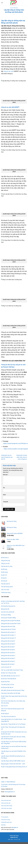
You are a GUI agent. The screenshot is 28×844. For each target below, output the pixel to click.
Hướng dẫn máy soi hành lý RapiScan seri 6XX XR (7, 457)
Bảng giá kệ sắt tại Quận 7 (8, 647)
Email (4, 494)
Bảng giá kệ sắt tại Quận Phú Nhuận (10, 620)
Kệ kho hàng (4, 572)
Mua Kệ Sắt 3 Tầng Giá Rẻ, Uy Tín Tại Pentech (13, 724)
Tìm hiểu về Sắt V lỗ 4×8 (7, 684)
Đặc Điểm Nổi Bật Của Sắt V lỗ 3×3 (10, 676)
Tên (4, 487)
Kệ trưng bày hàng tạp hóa (8, 606)
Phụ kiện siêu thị (5, 584)
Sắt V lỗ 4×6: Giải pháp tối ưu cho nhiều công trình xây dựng (13, 702)
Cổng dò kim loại (5, 560)
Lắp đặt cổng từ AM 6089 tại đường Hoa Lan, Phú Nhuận (13, 757)
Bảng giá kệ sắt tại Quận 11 (8, 635)
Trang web (5, 501)
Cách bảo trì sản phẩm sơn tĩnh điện (10, 693)
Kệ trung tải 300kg (6, 615)
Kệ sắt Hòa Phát (5, 681)
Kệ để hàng (4, 569)
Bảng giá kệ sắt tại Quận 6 (8, 649)
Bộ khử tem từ (5, 557)
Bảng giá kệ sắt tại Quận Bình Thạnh (10, 623)
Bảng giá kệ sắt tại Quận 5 (8, 652)
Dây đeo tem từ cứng (6, 566)
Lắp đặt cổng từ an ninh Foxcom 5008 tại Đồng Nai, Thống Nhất (13, 742)
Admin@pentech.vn (10, 791)
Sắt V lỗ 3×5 (4, 706)
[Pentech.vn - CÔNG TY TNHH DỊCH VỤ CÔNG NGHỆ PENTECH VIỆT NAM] (14, 2)
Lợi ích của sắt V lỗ (6, 667)
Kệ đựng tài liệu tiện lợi (7, 687)
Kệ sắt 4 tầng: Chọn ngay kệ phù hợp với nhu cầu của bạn (14, 697)
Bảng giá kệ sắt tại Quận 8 (8, 644)
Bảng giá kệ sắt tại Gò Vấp (8, 626)
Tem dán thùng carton (7, 586)
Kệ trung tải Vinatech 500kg (8, 617)
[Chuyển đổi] (26, 578)
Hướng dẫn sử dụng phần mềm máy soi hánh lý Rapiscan (21, 457)
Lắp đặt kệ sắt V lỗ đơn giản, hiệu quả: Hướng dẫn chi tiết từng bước (13, 737)
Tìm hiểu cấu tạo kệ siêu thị (8, 716)
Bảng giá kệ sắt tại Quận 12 (8, 632)
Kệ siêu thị (4, 578)
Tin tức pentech (14, 7)
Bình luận (5, 474)
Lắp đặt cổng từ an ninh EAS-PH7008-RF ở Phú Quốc (13, 752)
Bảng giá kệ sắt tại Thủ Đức (8, 629)
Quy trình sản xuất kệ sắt (7, 612)
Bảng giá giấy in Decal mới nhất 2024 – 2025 (13, 764)
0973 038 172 (14, 827)
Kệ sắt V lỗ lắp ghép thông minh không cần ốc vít (14, 766)
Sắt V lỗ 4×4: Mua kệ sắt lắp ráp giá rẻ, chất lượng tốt (12, 709)
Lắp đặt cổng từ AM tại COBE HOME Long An (13, 761)
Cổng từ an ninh (5, 563)
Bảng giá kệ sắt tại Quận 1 (8, 664)
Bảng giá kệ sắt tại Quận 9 (8, 641)
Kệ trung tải (4, 581)
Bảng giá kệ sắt (5, 609)
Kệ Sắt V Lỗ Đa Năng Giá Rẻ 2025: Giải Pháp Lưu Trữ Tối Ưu (13, 602)
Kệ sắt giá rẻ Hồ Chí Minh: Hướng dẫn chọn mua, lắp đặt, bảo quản (14, 733)
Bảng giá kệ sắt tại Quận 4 (8, 655)
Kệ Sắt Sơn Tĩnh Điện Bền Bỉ (8, 678)
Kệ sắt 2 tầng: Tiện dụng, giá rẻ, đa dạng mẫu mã (13, 728)
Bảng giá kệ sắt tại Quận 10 (8, 638)
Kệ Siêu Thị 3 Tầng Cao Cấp (8, 673)
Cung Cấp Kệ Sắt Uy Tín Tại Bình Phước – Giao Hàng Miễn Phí (13, 720)
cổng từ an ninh (9, 71)
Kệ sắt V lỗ (4, 575)
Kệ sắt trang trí (5, 713)
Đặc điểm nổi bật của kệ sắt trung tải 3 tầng (12, 690)
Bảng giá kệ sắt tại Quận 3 (8, 658)
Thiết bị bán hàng (5, 592)
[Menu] (2, 2)
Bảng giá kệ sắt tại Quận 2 (8, 661)
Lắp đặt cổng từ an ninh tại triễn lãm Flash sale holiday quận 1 (13, 747)
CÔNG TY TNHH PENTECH (8, 782)
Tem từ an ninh (5, 589)
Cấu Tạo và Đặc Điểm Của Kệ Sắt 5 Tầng (12, 670)
